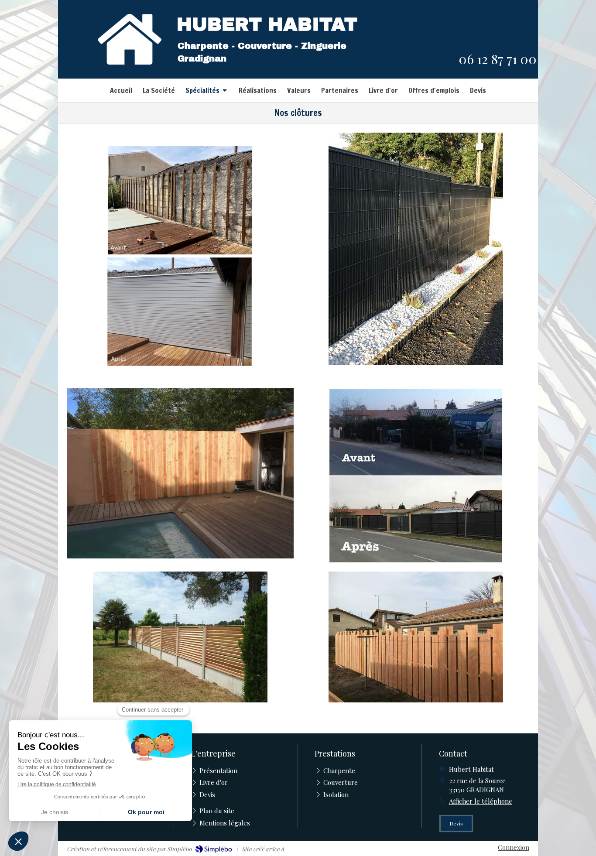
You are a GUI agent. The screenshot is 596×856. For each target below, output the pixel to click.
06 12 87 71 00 (498, 59)
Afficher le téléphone (480, 801)
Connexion (513, 847)
